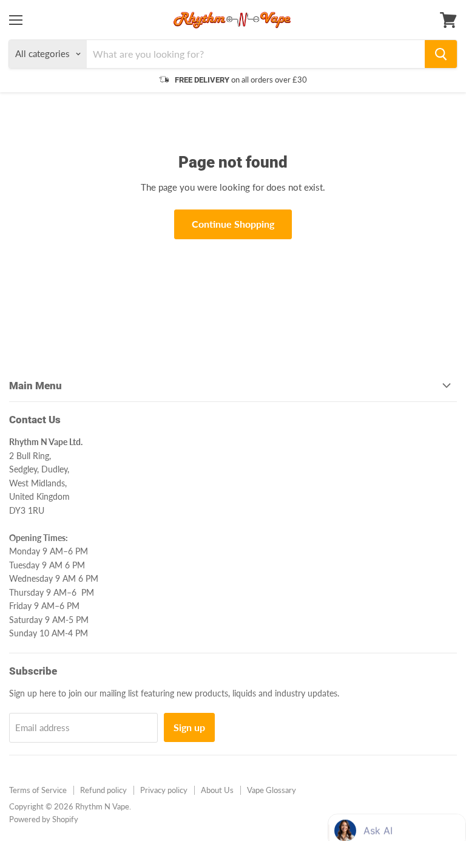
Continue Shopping (233, 224)
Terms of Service (38, 790)
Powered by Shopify (43, 819)
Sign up (189, 727)
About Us (217, 790)
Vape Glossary (271, 790)
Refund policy (103, 790)
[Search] (441, 54)
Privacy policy (163, 790)
